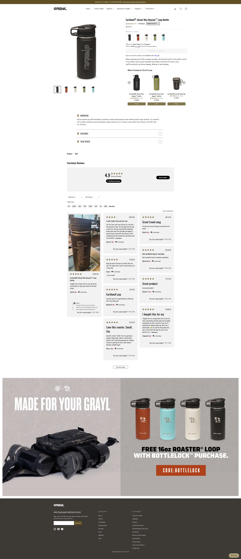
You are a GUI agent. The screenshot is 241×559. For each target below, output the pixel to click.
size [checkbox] (69, 206)
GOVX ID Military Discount (140, 529)
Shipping (135, 519)
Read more (119, 238)
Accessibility (136, 538)
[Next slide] (183, 82)
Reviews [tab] (69, 153)
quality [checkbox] (74, 206)
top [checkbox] (100, 206)
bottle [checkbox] (105, 206)
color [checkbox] (96, 206)
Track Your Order (137, 516)
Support (138, 8)
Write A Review (163, 178)
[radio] (129, 37)
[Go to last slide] (129, 82)
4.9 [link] (135, 23)
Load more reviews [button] (120, 367)
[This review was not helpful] (96, 312)
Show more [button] (112, 206)
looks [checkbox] (79, 206)
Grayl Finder (99, 8)
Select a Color (132, 32)
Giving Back (101, 522)
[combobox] (75, 197)
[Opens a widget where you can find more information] (234, 555)
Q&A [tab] (76, 153)
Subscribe (78, 523)
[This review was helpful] (93, 312)
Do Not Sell (135, 548)
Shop (88, 8)
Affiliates (101, 535)
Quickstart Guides (123, 8)
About (100, 516)
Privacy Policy (136, 542)
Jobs (99, 538)
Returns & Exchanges (139, 535)
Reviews (101, 529)
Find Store (149, 8)
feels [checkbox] (85, 206)
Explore (110, 8)
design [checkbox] (90, 206)
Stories (100, 519)
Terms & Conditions (138, 545)
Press (100, 532)
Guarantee (135, 532)
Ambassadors (102, 525)
